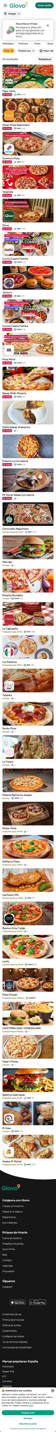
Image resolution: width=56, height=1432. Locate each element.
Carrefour (7, 1381)
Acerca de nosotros (12, 1238)
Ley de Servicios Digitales (14, 1342)
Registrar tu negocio (12, 1211)
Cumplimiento (9, 1330)
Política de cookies (11, 1325)
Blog (4, 1254)
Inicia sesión (8, 1271)
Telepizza (7, 1386)
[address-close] (48, 26)
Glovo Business (9, 1222)
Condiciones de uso (12, 1314)
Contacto (7, 1260)
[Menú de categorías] (5, 5)
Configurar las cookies (13, 1336)
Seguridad (7, 1265)
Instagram (7, 1286)
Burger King (8, 1371)
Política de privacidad (13, 1319)
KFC (4, 1376)
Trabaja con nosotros (12, 1206)
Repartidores (9, 1217)
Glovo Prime (8, 1249)
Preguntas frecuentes (12, 1243)
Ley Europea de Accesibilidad (17, 1347)
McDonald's (8, 1366)
